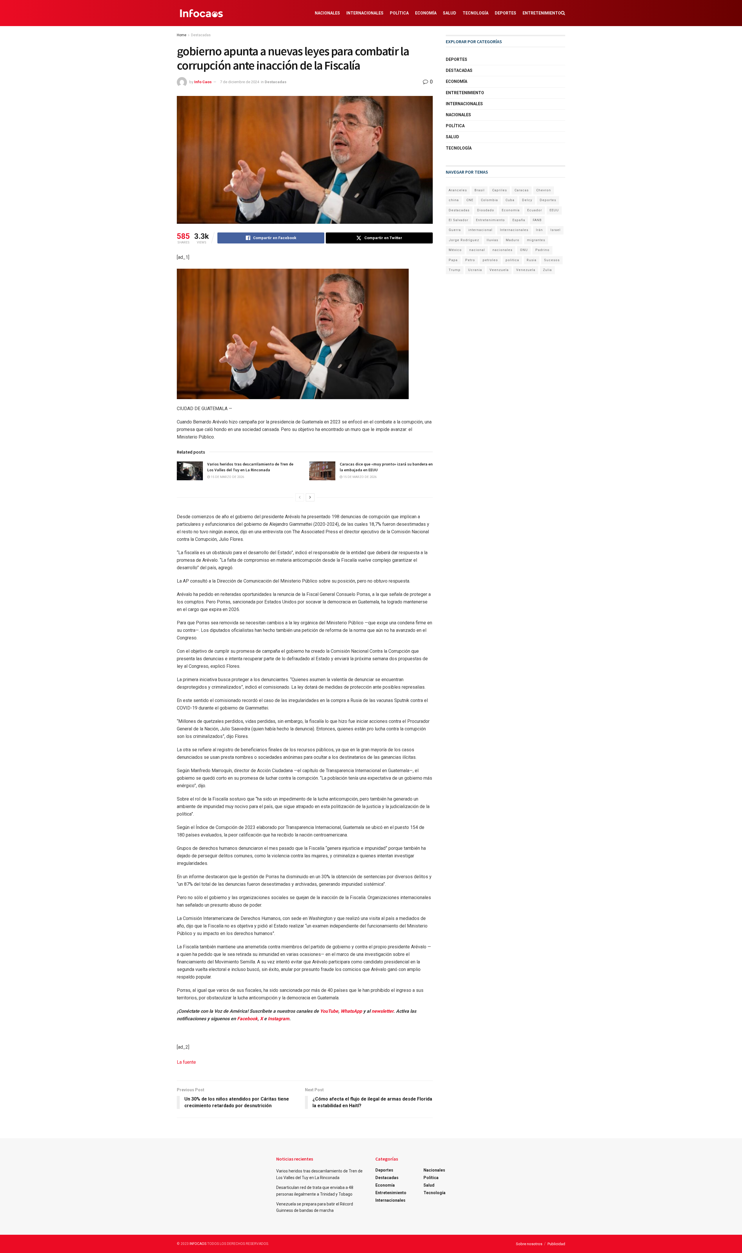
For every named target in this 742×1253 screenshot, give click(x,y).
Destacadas (201, 35)
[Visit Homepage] (201, 13)
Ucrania (475, 270)
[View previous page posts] (299, 497)
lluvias (492, 240)
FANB (537, 220)
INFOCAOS (198, 1244)
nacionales (502, 250)
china (454, 200)
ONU (524, 250)
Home (181, 35)
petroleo (490, 260)
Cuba (509, 200)
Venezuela (525, 270)
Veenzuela (499, 270)
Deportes (505, 13)
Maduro (512, 240)
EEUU (554, 210)
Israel (555, 230)
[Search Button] (563, 13)
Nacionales (327, 13)
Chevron (543, 190)
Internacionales (364, 13)
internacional (480, 230)
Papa (453, 260)
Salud (449, 13)
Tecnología (475, 13)
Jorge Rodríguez (464, 240)
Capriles (499, 190)
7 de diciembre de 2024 (239, 82)
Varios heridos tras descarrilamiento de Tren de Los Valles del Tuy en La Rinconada (250, 466)
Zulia (547, 270)
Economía (426, 13)
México (455, 250)
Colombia (489, 200)
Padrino (542, 250)
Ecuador (534, 210)
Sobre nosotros (529, 1244)
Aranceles (458, 190)
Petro (470, 260)
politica (512, 260)
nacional (477, 250)
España (518, 220)
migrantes (536, 240)
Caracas (521, 190)
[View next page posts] (310, 497)
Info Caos (203, 82)
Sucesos (552, 260)
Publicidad (556, 1244)
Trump (455, 270)
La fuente (186, 1062)
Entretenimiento (542, 13)
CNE (469, 200)
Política (399, 13)
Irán (539, 230)
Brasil (479, 190)
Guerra (455, 230)
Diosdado (485, 210)
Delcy (527, 200)
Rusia (532, 260)
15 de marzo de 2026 (227, 477)
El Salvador (458, 220)
